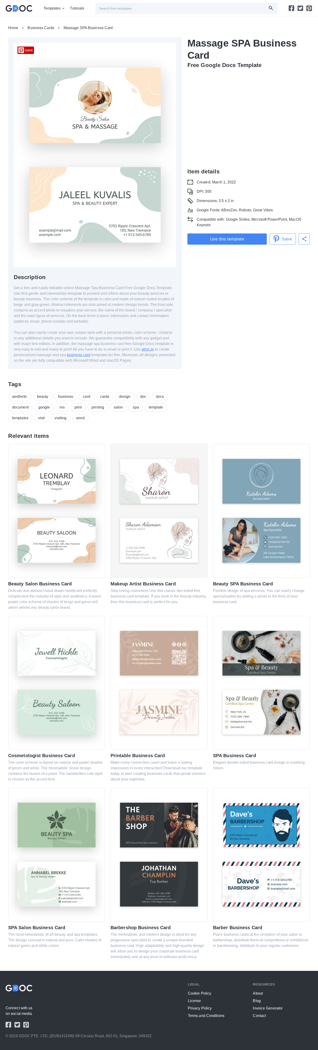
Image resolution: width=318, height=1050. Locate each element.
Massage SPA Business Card (88, 28)
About (258, 993)
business (65, 396)
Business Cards (40, 28)
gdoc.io (148, 349)
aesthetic (19, 396)
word (80, 418)
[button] (304, 239)
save (29, 50)
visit (41, 418)
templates (20, 418)
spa (136, 407)
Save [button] (287, 239)
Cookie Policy (199, 993)
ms (62, 407)
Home (13, 28)
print (78, 407)
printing (97, 407)
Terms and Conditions (206, 1016)
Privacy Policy (200, 1008)
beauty (42, 396)
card (86, 396)
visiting (60, 418)
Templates (52, 8)
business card (78, 355)
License (194, 1001)
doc (143, 396)
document (20, 407)
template (156, 407)
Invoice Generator (268, 1008)
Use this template (227, 239)
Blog (256, 1001)
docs (160, 396)
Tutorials (77, 8)
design (124, 396)
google (44, 407)
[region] (248, 117)
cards (104, 396)
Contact (259, 1016)
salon (118, 407)
